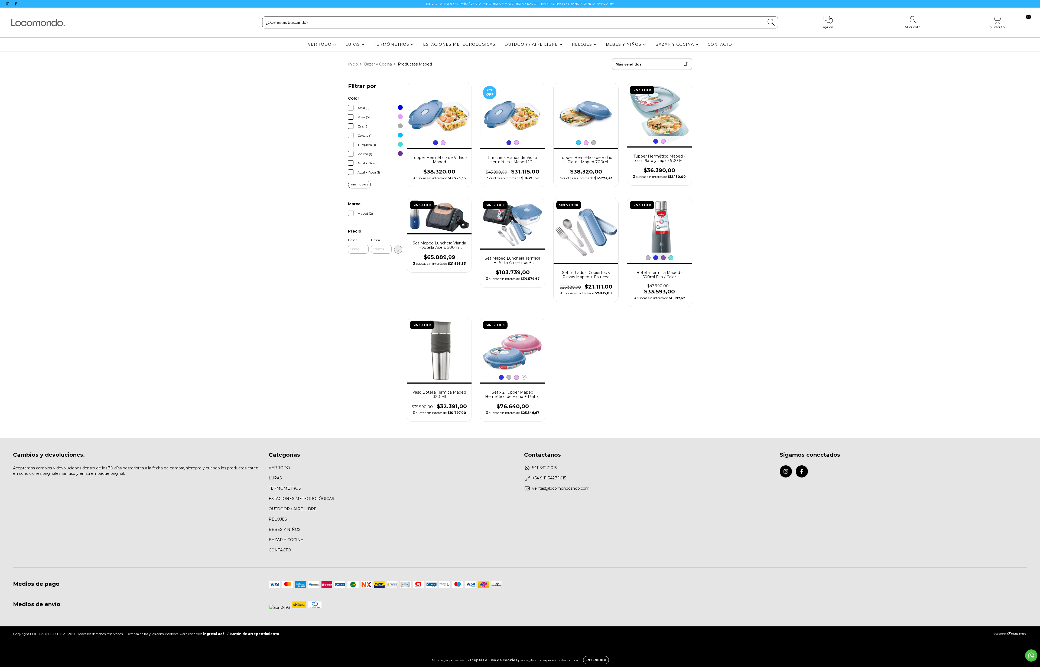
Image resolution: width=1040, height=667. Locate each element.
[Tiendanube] (1010, 634)
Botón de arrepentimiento (254, 634)
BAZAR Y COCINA (675, 44)
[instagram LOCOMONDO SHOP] (8, 3)
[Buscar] (771, 22)
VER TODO (320, 44)
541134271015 (544, 467)
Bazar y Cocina (378, 64)
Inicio (353, 64)
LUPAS (353, 44)
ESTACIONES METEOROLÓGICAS (459, 44)
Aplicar (398, 250)
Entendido (596, 660)
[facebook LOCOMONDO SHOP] (15, 3)
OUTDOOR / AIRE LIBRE (532, 44)
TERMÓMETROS (392, 44)
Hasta (375, 240)
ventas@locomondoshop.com (560, 488)
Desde (352, 240)
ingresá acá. (214, 634)
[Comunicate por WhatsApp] (1031, 655)
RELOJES (582, 44)
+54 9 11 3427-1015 (549, 478)
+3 (524, 377)
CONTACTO (720, 44)
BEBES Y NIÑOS (624, 44)
